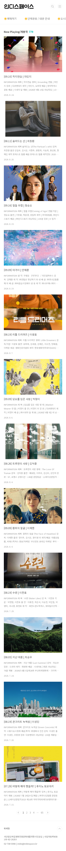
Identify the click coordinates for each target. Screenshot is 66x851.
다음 (48, 812)
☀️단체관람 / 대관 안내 (37, 18)
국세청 (7, 828)
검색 (52, 6)
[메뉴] (59, 6)
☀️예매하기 (10, 18)
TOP (59, 828)
